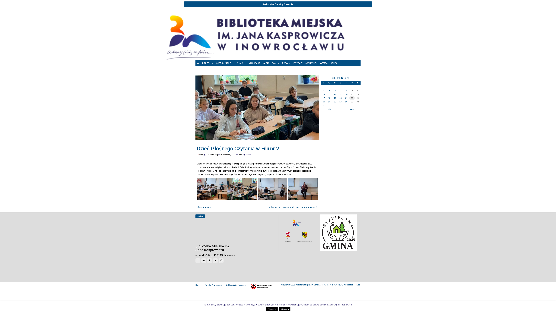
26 (335, 102)
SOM (274, 63)
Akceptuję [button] (272, 309)
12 (335, 94)
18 (329, 98)
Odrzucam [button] (285, 309)
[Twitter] (215, 260)
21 (346, 98)
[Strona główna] (197, 63)
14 (346, 94)
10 (324, 94)
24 (324, 102)
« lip (329, 109)
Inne (240, 155)
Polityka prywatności (213, 285)
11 (329, 94)
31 (324, 105)
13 (341, 94)
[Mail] (203, 260)
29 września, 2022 (227, 155)
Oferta (324, 63)
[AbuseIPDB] (261, 286)
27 (341, 102)
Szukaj (334, 63)
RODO (285, 63)
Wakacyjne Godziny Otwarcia (278, 4)
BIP (267, 63)
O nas (240, 63)
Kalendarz (254, 63)
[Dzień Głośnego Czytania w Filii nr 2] (257, 107)
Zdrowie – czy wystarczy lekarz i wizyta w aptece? (293, 207)
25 (329, 102)
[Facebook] (209, 260)
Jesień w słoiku (204, 207)
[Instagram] (221, 260)
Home (198, 285)
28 (346, 102)
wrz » (352, 109)
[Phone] (197, 260)
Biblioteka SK (211, 155)
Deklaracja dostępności (236, 285)
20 (341, 98)
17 (324, 98)
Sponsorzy (311, 63)
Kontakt (297, 63)
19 (335, 98)
